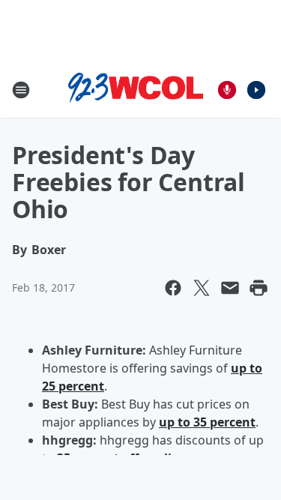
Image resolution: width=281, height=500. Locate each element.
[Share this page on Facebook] (173, 287)
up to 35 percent (207, 422)
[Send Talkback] (227, 90)
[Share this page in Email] (230, 287)
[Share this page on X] (201, 287)
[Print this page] (258, 287)
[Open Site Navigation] (21, 90)
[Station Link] (135, 90)
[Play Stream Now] (256, 90)
